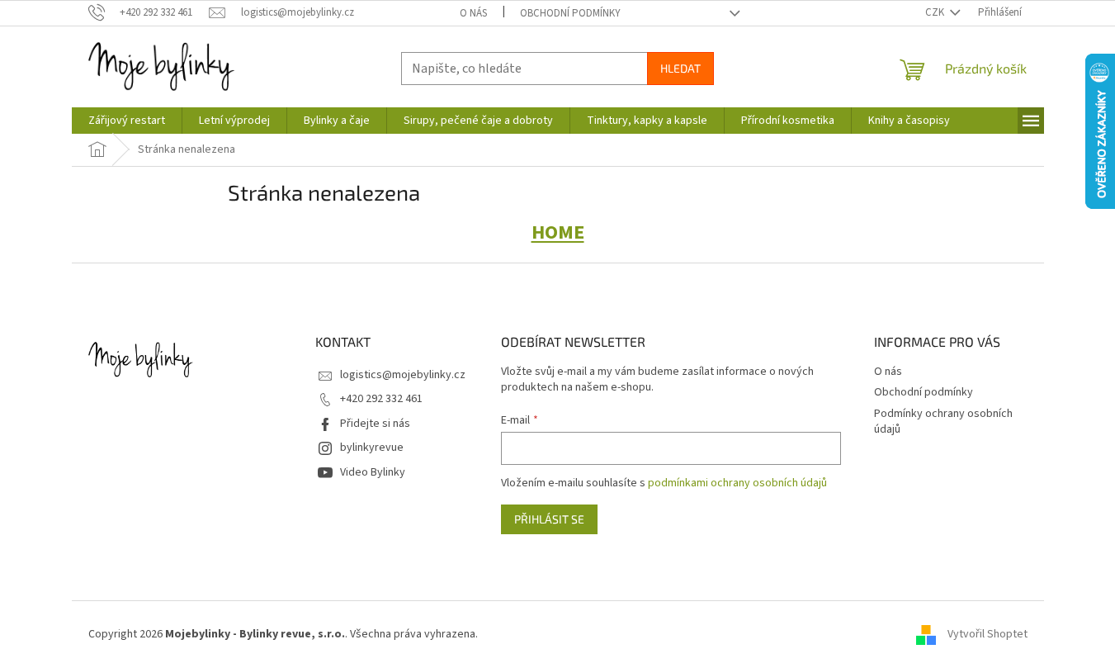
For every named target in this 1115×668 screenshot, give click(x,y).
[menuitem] (127, 120)
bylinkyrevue (372, 447)
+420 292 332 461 (381, 399)
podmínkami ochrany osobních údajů (737, 483)
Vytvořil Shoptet (987, 634)
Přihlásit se (549, 519)
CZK (936, 12)
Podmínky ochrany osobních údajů (943, 421)
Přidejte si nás (375, 423)
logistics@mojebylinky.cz (402, 375)
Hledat (680, 68)
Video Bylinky (372, 472)
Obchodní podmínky (570, 13)
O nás (473, 13)
